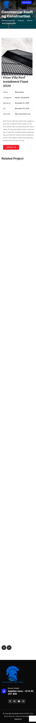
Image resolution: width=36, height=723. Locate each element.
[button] (4, 647)
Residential (25, 98)
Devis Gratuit (26, 2)
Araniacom (18, 719)
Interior (17, 98)
